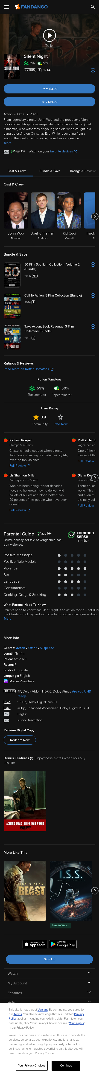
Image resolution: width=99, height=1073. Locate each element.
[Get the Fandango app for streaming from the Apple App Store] (35, 945)
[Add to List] (93, 70)
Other (32, 648)
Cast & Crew (17, 171)
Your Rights (76, 1023)
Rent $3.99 (49, 89)
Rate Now (60, 424)
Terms (18, 1014)
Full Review (17, 466)
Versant (43, 1009)
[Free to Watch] (71, 890)
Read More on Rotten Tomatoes (26, 369)
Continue (66, 1065)
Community (40, 424)
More (8, 143)
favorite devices (61, 151)
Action (20, 648)
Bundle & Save (49, 171)
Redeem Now (19, 740)
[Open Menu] (6, 7)
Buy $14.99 (49, 102)
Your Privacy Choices (31, 1065)
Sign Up (49, 959)
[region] (49, 1038)
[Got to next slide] (94, 216)
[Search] (93, 7)
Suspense (47, 648)
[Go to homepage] (32, 7)
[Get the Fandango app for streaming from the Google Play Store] (63, 945)
